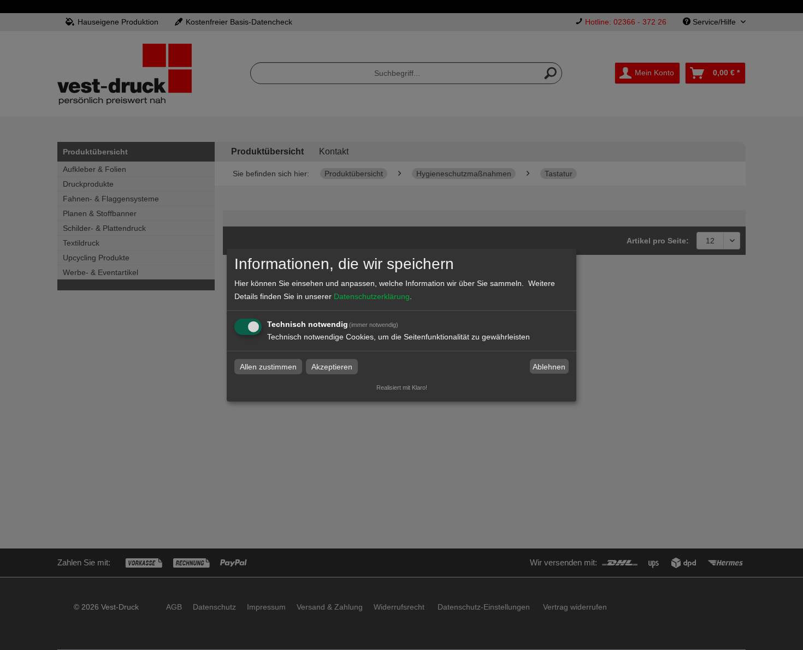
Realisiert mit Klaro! (401, 387)
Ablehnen (549, 366)
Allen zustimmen (268, 366)
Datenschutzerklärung (372, 296)
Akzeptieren (331, 366)
